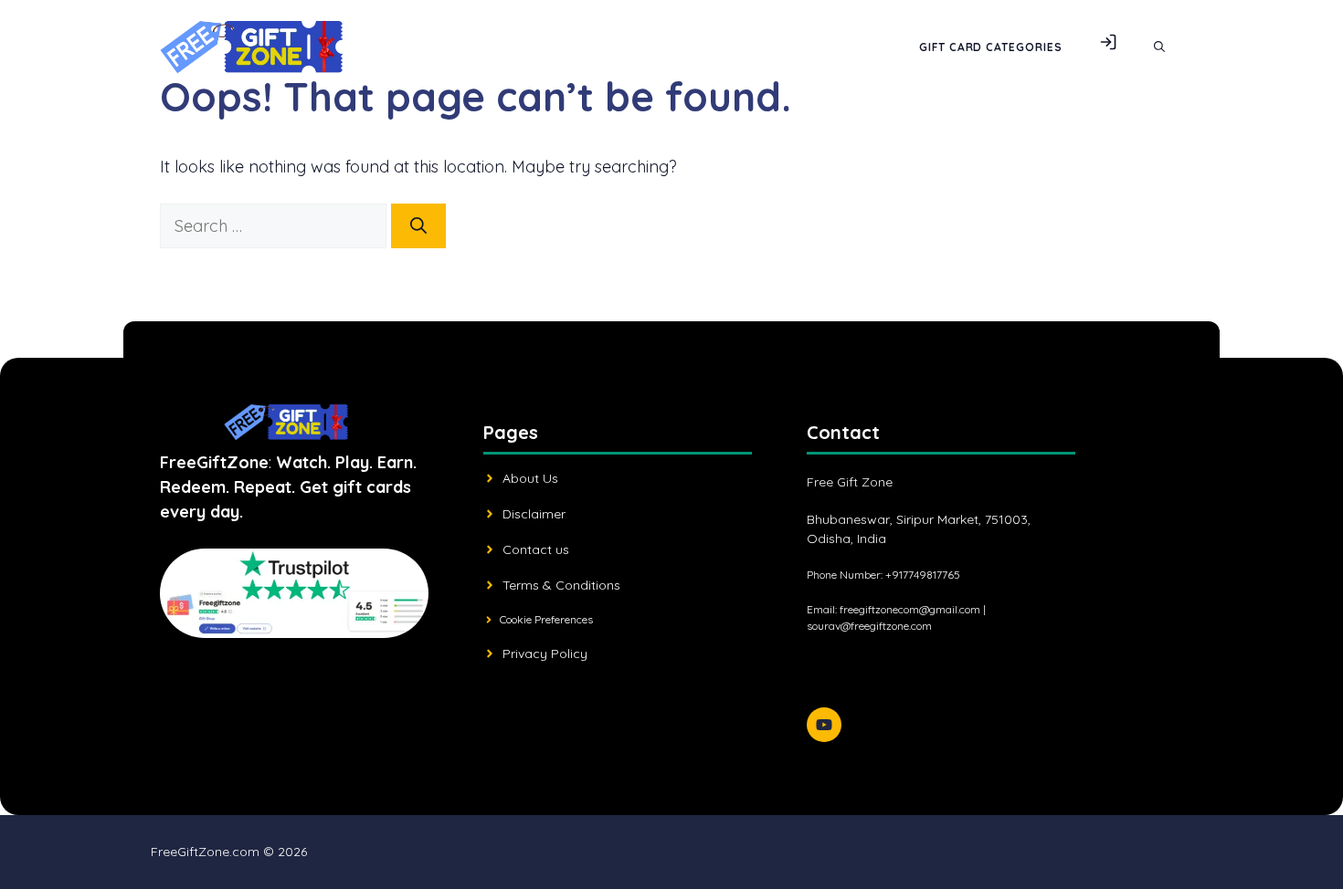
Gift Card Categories (991, 47)
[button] (1159, 47)
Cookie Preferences (546, 619)
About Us (530, 478)
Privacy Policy (544, 653)
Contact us (535, 549)
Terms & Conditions (561, 585)
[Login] (1108, 47)
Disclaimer (534, 514)
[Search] (418, 226)
